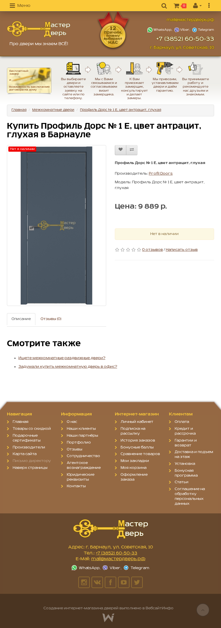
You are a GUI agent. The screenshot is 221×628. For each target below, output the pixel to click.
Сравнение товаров (140, 454)
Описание (21, 319)
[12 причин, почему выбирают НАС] (121, 30)
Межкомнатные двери (53, 110)
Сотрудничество (83, 456)
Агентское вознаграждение (84, 465)
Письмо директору (32, 461)
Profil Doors (161, 174)
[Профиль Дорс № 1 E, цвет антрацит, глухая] (56, 225)
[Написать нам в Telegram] (203, 29)
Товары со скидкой (32, 429)
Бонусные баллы (137, 447)
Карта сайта (25, 454)
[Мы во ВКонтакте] (97, 582)
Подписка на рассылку (133, 431)
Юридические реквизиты (80, 477)
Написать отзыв (182, 250)
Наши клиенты (81, 429)
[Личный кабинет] (197, 6)
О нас (72, 422)
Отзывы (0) (51, 319)
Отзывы (74, 449)
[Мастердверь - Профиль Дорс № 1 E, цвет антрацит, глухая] (38, 29)
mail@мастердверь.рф (190, 20)
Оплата (182, 422)
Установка (185, 464)
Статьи (181, 482)
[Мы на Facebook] (110, 582)
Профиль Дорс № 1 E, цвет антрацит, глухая (120, 110)
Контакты (76, 486)
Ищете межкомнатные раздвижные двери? (61, 358)
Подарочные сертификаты (27, 438)
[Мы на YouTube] (123, 582)
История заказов (138, 440)
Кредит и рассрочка (185, 431)
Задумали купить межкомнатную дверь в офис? (67, 367)
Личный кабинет (137, 422)
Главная (19, 110)
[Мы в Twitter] (137, 582)
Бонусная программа (186, 473)
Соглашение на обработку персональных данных (190, 496)
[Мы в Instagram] (84, 582)
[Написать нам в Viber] (183, 29)
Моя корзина (133, 468)
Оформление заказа (134, 477)
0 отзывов (152, 250)
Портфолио (79, 442)
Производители (29, 447)
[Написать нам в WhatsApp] (160, 29)
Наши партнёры (82, 436)
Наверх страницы (30, 468)
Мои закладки (135, 461)
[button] (20, 6)
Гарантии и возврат (186, 443)
